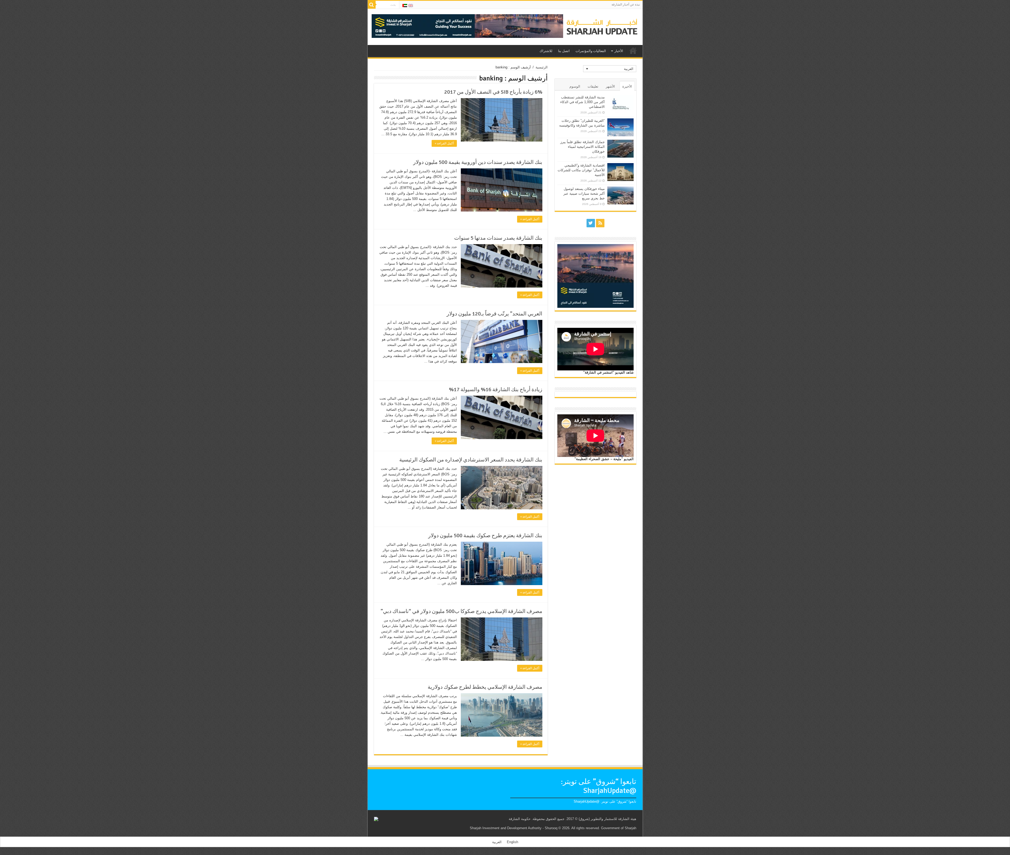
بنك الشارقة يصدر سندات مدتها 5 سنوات (498, 238)
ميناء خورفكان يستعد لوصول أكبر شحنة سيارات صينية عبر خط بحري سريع (584, 193)
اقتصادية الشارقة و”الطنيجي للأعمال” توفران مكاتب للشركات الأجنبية (581, 170)
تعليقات (593, 86)
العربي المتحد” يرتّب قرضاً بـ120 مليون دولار (494, 313)
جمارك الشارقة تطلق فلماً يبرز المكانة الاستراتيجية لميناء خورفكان (582, 146)
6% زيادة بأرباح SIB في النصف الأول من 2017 (493, 92)
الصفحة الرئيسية (633, 50)
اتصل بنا (564, 51)
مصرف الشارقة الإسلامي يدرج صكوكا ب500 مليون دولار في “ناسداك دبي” (461, 611)
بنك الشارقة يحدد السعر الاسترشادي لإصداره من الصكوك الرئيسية (470, 459)
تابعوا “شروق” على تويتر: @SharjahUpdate (598, 786)
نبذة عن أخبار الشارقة (626, 5)
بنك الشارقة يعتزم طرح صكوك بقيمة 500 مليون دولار (485, 535)
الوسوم (574, 86)
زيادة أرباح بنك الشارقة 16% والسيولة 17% (495, 389)
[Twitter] (591, 223)
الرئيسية (542, 67)
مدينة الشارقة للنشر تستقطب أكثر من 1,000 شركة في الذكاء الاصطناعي (582, 102)
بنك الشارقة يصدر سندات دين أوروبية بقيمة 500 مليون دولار (477, 162)
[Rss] (600, 223)
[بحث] (372, 5)
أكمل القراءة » (444, 143)
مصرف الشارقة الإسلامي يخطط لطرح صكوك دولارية (485, 687)
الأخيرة (627, 86)
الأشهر (610, 86)
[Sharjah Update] (602, 26)
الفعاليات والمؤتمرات (590, 51)
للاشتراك (545, 51)
